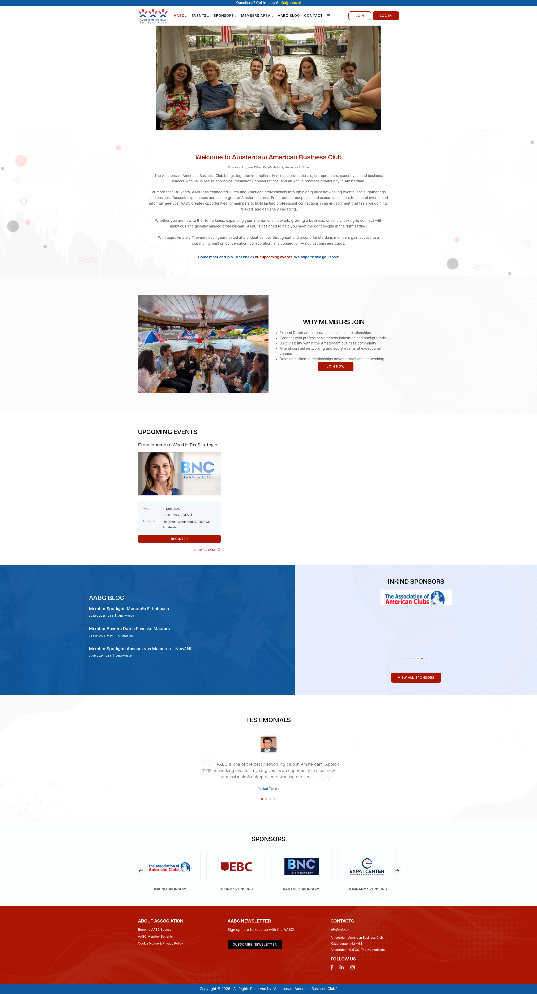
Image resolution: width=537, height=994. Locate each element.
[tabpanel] (361, 595)
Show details (205, 549)
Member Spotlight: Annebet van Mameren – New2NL (140, 648)
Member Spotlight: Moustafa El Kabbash (129, 608)
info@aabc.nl (340, 929)
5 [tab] (422, 659)
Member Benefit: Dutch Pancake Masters (129, 628)
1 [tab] (405, 659)
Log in (386, 16)
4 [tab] (418, 659)
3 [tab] (414, 659)
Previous (141, 870)
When (147, 508)
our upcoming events (273, 257)
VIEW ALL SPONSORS (416, 678)
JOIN (360, 16)
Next (397, 870)
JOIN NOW (336, 366)
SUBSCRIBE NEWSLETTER (255, 944)
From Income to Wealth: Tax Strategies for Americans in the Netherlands (178, 445)
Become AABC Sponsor (155, 930)
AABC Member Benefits (155, 936)
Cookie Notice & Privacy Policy (160, 943)
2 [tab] (410, 659)
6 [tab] (427, 659)
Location (149, 521)
